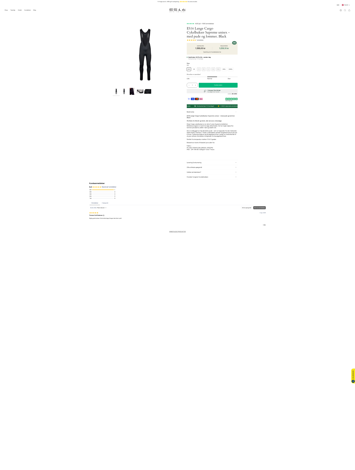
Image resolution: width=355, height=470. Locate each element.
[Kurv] (349, 10)
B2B (338, 5)
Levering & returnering (194, 162)
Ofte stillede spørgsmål (194, 167)
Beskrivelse (190, 112)
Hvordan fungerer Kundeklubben (197, 177)
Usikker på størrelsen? (194, 172)
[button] (13, 10)
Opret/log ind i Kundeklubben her (212, 52)
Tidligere (113, 54)
